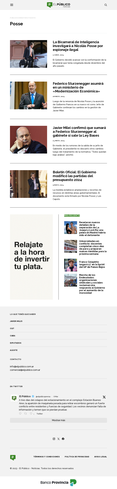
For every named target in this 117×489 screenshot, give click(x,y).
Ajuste (14, 350)
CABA (12, 336)
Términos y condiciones (46, 457)
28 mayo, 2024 (59, 96)
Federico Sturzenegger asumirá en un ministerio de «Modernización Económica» (78, 87)
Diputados (15, 343)
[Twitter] (58, 439)
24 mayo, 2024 (59, 140)
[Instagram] (54, 439)
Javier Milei (16, 321)
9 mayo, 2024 (58, 185)
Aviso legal (100, 457)
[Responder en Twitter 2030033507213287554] (21, 414)
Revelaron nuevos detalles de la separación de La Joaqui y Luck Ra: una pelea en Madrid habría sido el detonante (92, 229)
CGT (12, 329)
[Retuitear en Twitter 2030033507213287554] (26, 414)
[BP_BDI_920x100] (58, 482)
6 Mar (56, 397)
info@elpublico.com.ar (22, 366)
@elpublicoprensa (43, 397)
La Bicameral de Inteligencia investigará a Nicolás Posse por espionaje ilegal (78, 46)
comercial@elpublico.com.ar (25, 370)
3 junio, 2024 (58, 55)
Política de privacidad (77, 457)
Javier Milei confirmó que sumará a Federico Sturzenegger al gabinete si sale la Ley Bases (79, 131)
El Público (25, 396)
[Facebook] (63, 439)
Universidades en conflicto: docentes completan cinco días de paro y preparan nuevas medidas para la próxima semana (93, 247)
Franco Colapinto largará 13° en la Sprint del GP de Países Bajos (92, 264)
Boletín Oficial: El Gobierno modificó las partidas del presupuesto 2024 (74, 176)
